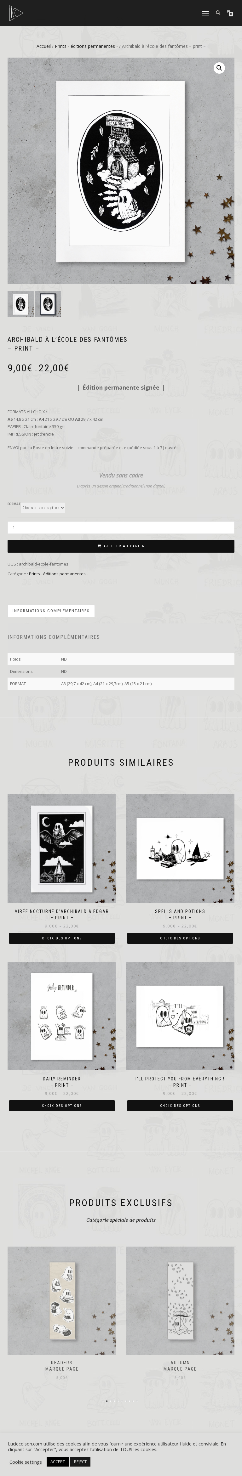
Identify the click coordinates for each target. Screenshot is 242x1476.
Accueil (44, 46)
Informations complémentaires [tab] (51, 610)
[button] (219, 68)
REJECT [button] (80, 1461)
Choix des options (62, 938)
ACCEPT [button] (57, 1461)
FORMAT (14, 504)
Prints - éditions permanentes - (86, 46)
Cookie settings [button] (25, 1462)
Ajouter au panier (124, 546)
